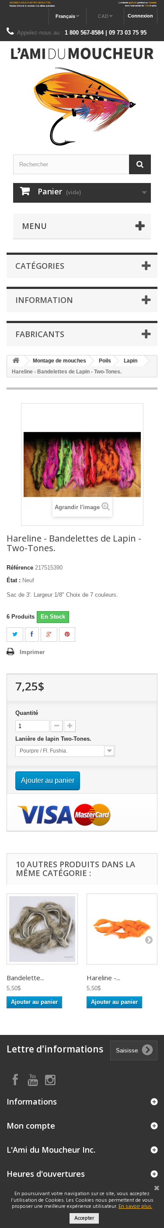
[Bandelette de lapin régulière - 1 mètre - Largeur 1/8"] (42, 929)
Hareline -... (103, 977)
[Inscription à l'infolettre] (82, 4)
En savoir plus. (135, 1206)
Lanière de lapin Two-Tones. (54, 738)
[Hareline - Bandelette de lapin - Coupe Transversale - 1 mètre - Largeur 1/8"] (122, 929)
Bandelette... (25, 977)
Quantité (26, 713)
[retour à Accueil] (15, 360)
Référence (20, 567)
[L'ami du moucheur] (82, 97)
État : (14, 580)
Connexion (140, 15)
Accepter (84, 1218)
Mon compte (31, 1125)
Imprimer (32, 652)
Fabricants (39, 334)
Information (44, 300)
